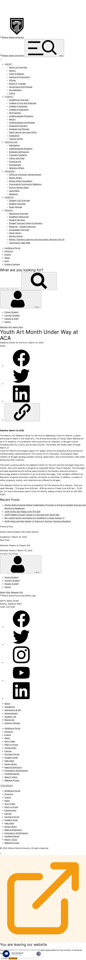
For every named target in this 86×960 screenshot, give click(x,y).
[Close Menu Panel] (1, 59)
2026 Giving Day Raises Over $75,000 (22, 511)
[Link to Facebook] (21, 626)
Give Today (9, 741)
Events (7, 254)
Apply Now (18, 327)
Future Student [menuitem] (11, 312)
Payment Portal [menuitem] (11, 817)
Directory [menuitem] (8, 794)
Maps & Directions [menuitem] (13, 830)
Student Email (11, 757)
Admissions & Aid (11, 142)
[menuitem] (18, 67)
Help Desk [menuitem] (9, 823)
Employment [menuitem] (10, 810)
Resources (8, 210)
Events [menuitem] (7, 797)
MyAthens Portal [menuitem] (12, 791)
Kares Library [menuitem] (10, 826)
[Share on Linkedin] (21, 401)
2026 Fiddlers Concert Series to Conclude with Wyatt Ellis (31, 515)
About (7, 703)
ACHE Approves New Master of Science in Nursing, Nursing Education (37, 521)
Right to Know (11, 744)
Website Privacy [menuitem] (11, 843)
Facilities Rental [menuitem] (11, 836)
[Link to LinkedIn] (21, 698)
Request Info (6, 327)
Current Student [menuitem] (12, 315)
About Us (8, 64)
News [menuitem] (7, 800)
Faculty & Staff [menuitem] (11, 319)
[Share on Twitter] (21, 383)
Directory (8, 251)
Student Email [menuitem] (11, 820)
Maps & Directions (13, 767)
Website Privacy (11, 780)
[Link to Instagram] (21, 662)
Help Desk (9, 761)
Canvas (8, 751)
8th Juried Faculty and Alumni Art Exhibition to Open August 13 (34, 518)
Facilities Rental (11, 774)
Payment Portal (11, 754)
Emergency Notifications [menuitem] (16, 833)
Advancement (9, 171)
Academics (9, 97)
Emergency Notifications (16, 770)
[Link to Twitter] (21, 644)
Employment (10, 748)
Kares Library (10, 764)
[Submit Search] (39, 281)
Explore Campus (12, 264)
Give (6, 261)
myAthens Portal (12, 248)
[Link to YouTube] (21, 680)
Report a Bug (10, 777)
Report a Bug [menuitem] (10, 839)
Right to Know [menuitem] (11, 807)
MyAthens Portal (12, 728)
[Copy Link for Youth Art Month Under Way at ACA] (22, 412)
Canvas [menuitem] (8, 813)
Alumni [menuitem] (7, 322)
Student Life (9, 197)
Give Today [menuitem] (9, 804)
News (7, 258)
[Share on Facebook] (21, 366)
